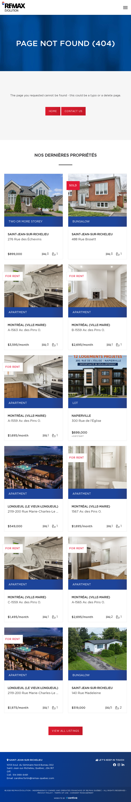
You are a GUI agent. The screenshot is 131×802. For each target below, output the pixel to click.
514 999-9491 (20, 775)
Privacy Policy (45, 793)
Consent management (81, 793)
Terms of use (61, 793)
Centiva (71, 798)
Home (53, 111)
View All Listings (65, 731)
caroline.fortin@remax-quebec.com (34, 778)
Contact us (73, 111)
